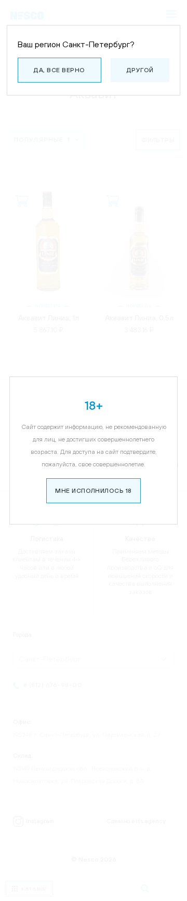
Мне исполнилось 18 (93, 490)
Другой (140, 70)
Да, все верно (59, 70)
